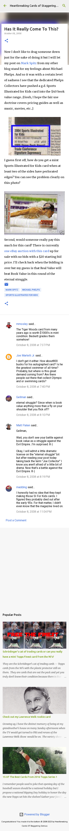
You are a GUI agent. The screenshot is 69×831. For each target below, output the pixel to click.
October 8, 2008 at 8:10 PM (33, 415)
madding (21, 487)
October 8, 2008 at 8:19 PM (33, 476)
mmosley (22, 324)
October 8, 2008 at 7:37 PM (33, 345)
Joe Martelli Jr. (25, 355)
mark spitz (12, 290)
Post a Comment (16, 520)
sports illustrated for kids (22, 295)
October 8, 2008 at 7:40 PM (33, 386)
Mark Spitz (29, 63)
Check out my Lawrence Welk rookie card (27, 716)
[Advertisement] (34, 567)
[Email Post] (6, 286)
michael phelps (31, 290)
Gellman (21, 397)
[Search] (64, 5)
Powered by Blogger (37, 814)
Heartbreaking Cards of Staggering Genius (37, 5)
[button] (6, 40)
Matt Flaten (23, 425)
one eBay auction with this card (26, 251)
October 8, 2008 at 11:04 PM (33, 511)
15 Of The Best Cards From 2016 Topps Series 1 (30, 777)
